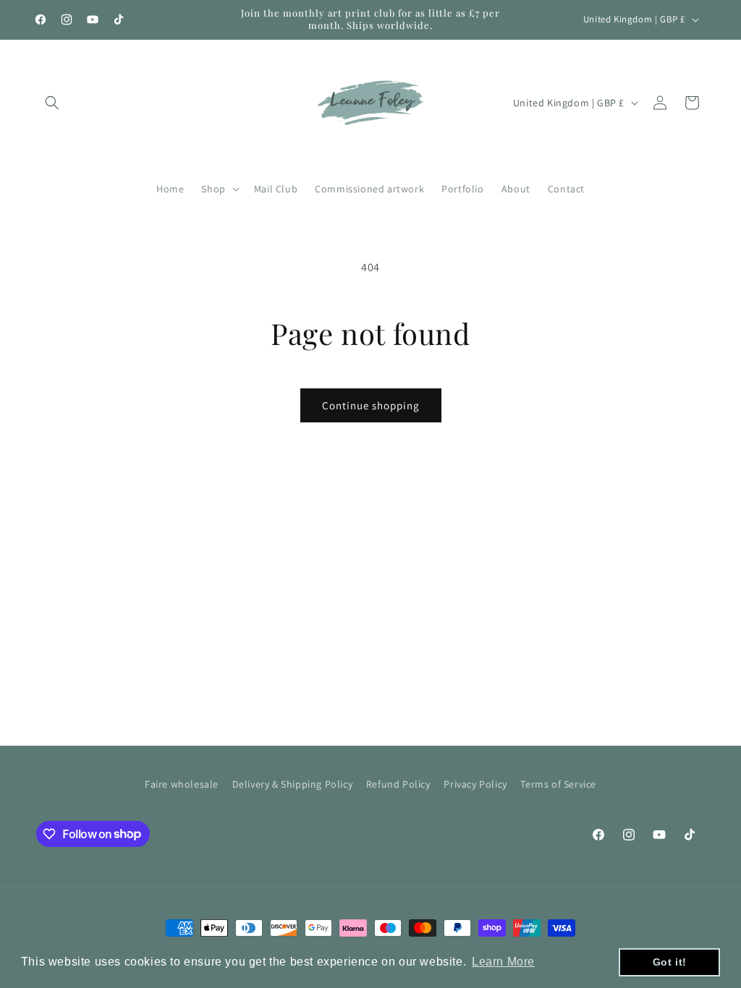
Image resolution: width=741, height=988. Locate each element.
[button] (52, 103)
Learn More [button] (503, 961)
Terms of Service (558, 784)
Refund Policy (398, 784)
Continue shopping (371, 405)
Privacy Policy (475, 784)
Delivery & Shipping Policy (292, 784)
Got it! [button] (670, 962)
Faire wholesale (182, 784)
